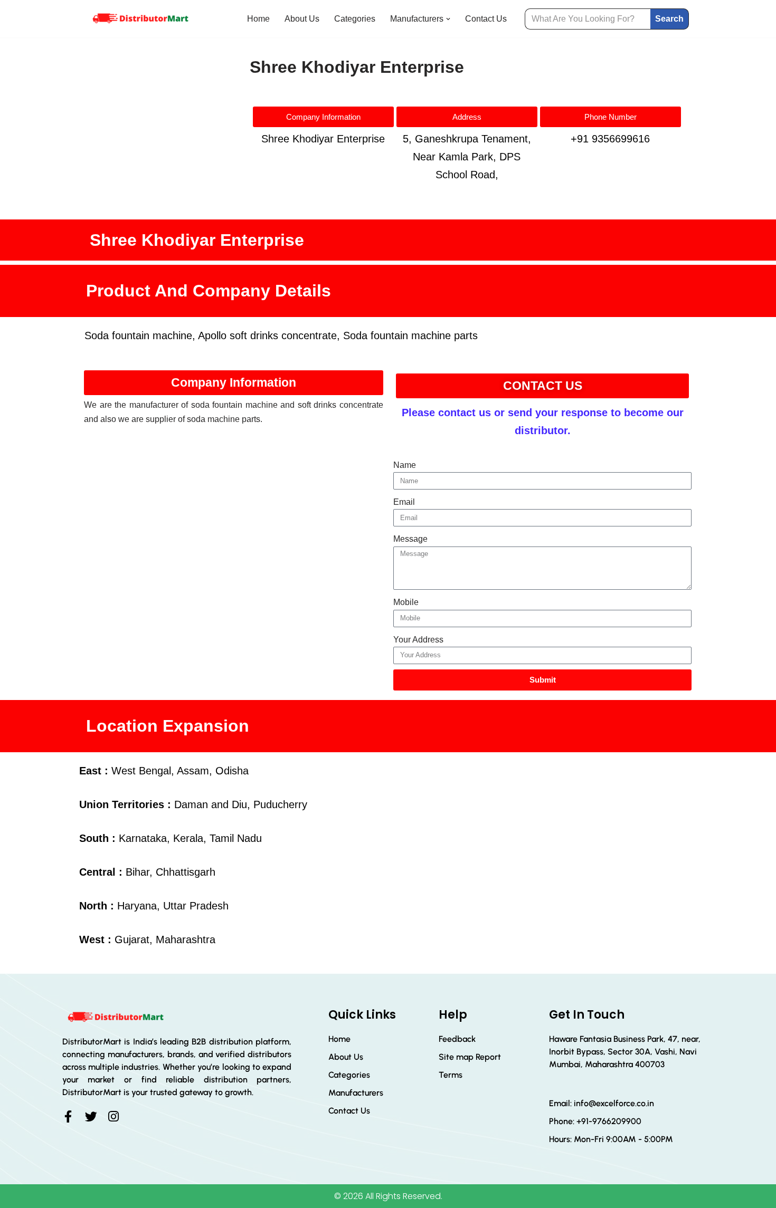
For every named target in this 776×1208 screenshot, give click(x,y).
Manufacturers (355, 1093)
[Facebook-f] (68, 1116)
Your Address (418, 639)
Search (669, 18)
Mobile (406, 602)
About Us (302, 18)
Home (258, 18)
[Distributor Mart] (140, 18)
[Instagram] (114, 1116)
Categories (354, 18)
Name (404, 465)
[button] (448, 19)
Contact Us (486, 18)
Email (404, 501)
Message (410, 538)
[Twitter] (91, 1116)
